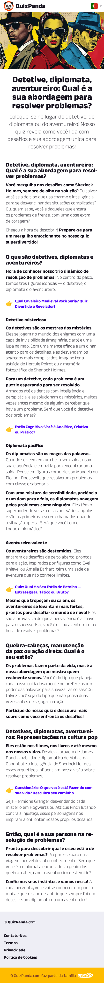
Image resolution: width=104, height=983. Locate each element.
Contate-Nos (15, 935)
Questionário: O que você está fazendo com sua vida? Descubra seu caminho (54, 790)
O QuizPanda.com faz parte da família (43, 975)
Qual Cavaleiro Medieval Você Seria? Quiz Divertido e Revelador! (51, 303)
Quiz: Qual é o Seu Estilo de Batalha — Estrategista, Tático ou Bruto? (48, 589)
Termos (11, 943)
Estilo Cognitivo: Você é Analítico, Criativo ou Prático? (51, 429)
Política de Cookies (20, 957)
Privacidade (14, 950)
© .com (20, 922)
